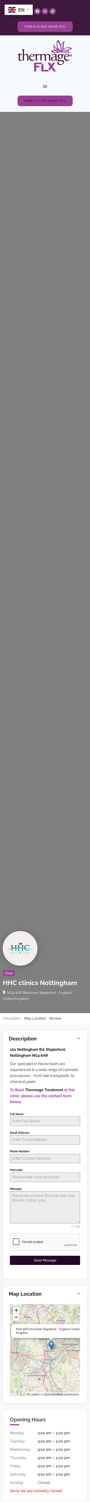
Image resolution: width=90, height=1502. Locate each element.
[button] (45, 86)
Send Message (45, 1260)
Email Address (20, 1132)
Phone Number (20, 1151)
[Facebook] (37, 11)
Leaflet (34, 1394)
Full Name (17, 1114)
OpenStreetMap (53, 1394)
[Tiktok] (52, 11)
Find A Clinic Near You (45, 26)
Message (16, 1188)
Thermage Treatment (44, 1090)
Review (55, 1018)
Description (12, 1018)
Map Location (35, 1018)
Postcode (17, 1170)
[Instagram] (45, 11)
